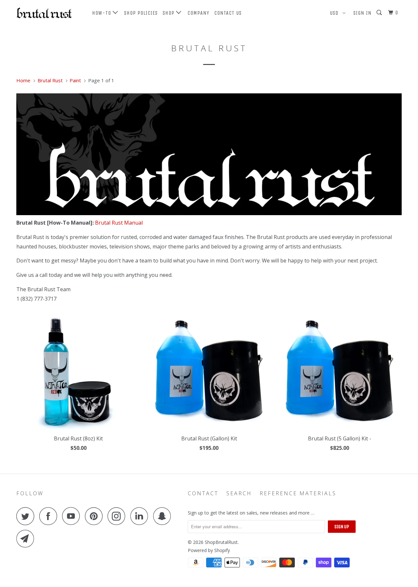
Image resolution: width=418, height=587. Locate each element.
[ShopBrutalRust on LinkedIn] (141, 516)
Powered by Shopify (209, 550)
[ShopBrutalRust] (49, 13)
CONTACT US (228, 13)
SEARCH (239, 493)
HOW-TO (102, 13)
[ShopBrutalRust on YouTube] (73, 516)
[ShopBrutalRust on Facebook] (50, 516)
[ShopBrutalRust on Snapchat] (164, 516)
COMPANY (198, 13)
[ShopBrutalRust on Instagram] (118, 516)
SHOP (169, 13)
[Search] (379, 13)
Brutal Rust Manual (119, 222)
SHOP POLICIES (141, 13)
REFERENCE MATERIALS (298, 493)
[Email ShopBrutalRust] (27, 538)
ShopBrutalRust (221, 542)
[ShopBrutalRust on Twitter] (27, 516)
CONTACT (203, 493)
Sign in (362, 13)
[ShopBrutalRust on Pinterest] (95, 516)
